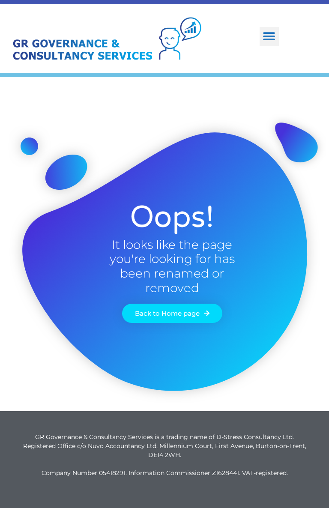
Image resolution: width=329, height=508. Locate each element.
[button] (269, 36)
